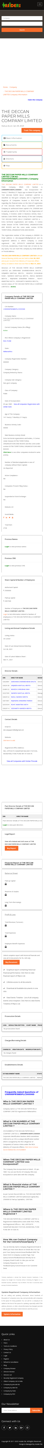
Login (7, 547)
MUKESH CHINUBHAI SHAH (20, 689)
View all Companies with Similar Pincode (22, 761)
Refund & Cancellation (11, 1362)
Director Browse (9, 1372)
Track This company (32, 130)
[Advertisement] (22, 61)
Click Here (7, 452)
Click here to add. (9, 740)
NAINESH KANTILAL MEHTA (20, 693)
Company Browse (9, 1368)
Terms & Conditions (10, 1346)
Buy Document (11, 962)
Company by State (10, 1391)
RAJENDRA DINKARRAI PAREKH (21, 701)
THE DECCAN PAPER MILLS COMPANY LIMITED (20, 184)
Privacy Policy (8, 1349)
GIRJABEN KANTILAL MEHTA (20, 685)
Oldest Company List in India (13, 1381)
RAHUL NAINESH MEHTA (19, 697)
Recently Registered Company (13, 1378)
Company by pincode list (12, 1384)
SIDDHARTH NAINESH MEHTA (21, 708)
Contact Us (7, 1352)
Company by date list (10, 1388)
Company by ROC (9, 1394)
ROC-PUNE (7, 341)
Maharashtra (7, 351)
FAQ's (5, 1343)
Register (6, 1359)
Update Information (12, 1314)
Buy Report (11, 848)
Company (13, 87)
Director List (8, 1375)
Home (5, 87)
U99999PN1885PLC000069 (14, 309)
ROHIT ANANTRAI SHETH (19, 705)
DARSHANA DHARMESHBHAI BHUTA (23, 682)
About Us (7, 1340)
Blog (5, 1365)
